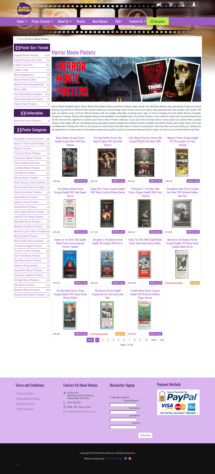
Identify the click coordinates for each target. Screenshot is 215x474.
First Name (134, 408)
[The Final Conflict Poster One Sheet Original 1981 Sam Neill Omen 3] (107, 162)
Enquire (195, 283)
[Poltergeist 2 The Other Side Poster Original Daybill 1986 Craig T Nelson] (144, 213)
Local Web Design (114, 458)
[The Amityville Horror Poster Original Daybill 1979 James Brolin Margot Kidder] (69, 315)
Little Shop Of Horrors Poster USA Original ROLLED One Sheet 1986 (145, 139)
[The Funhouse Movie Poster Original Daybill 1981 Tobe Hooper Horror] (70, 213)
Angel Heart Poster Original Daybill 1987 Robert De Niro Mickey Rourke (108, 190)
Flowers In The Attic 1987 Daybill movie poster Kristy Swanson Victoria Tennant (70, 243)
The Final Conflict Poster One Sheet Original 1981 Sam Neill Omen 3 (107, 141)
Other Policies (25, 409)
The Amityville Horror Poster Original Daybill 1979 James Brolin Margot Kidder (70, 294)
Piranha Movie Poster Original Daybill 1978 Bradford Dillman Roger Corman (145, 294)
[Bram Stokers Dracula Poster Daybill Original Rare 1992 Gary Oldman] (69, 162)
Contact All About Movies (80, 385)
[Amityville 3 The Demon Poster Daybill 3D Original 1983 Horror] (107, 264)
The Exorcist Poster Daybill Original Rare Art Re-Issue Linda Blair (107, 294)
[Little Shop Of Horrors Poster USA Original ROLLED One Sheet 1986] (144, 162)
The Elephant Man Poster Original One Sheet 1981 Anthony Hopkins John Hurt (182, 192)
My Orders (182, 3)
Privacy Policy (25, 393)
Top (17, 464)
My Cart (171, 3)
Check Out (159, 3)
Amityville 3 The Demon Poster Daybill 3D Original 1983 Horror (107, 241)
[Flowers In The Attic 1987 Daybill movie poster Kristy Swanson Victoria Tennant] (70, 264)
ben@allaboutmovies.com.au (81, 411)
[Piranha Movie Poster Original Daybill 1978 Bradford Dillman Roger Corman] (144, 315)
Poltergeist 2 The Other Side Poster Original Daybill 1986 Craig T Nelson (145, 192)
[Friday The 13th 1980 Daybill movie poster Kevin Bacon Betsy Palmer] (144, 264)
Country (136, 423)
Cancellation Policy (28, 398)
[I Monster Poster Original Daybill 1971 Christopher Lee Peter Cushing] (181, 162)
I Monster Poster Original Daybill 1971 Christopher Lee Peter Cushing (182, 141)
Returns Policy (26, 404)
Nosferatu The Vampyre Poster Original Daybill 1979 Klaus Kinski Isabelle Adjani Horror (182, 243)
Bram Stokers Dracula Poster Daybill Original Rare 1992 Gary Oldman (70, 141)
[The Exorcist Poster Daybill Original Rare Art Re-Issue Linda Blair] (107, 315)
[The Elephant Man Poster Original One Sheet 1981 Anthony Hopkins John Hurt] (182, 213)
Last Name (134, 415)
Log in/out (194, 3)
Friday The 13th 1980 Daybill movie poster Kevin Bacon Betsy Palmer (145, 241)
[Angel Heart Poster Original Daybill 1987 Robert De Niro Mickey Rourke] (107, 213)
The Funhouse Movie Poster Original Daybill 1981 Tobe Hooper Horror (70, 192)
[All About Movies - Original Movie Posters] (24, 8)
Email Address (132, 400)
